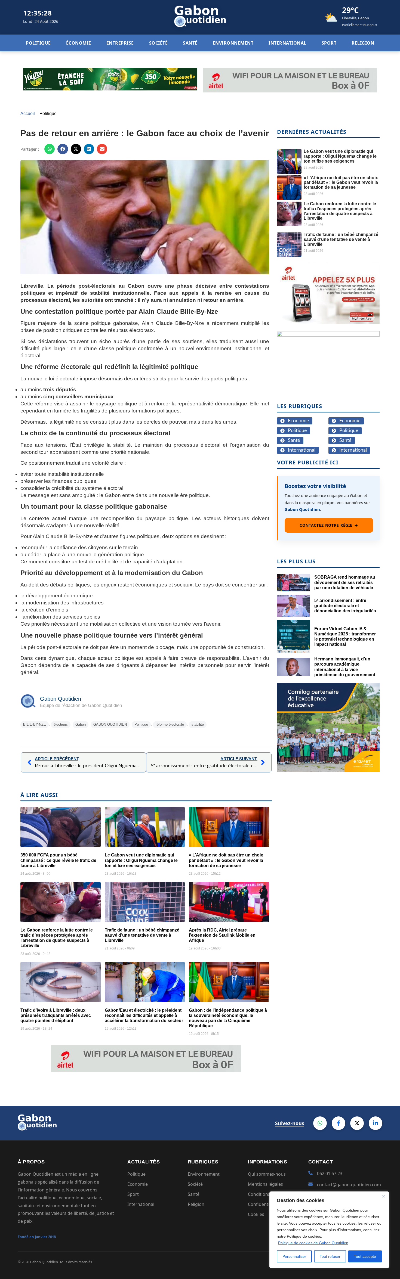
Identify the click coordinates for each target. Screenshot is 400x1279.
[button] (49, 149)
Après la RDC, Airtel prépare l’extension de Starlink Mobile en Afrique (222, 935)
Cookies (256, 1214)
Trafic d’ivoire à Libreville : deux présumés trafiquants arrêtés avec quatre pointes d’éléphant (55, 1015)
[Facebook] (338, 1123)
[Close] (383, 1196)
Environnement (204, 1174)
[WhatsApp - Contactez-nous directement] (320, 1123)
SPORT (329, 43)
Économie (137, 1184)
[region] (329, 1229)
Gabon (80, 724)
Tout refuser (330, 1256)
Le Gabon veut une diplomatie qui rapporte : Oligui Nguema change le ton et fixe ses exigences (141, 860)
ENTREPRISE (120, 43)
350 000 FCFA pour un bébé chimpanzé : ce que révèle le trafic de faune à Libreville (58, 860)
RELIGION (363, 43)
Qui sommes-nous (267, 1174)
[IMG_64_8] (328, 335)
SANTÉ (190, 43)
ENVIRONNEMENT (233, 43)
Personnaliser (294, 1256)
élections (61, 724)
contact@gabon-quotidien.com (349, 1185)
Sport (133, 1194)
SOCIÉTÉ (158, 43)
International (140, 1204)
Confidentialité (263, 1204)
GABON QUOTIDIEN (110, 724)
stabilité (198, 724)
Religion (196, 1204)
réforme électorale (170, 724)
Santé (193, 1194)
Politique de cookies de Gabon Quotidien (313, 1243)
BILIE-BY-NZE (34, 724)
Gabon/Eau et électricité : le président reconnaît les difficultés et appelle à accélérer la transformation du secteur (144, 1015)
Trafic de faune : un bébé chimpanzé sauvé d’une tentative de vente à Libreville (142, 935)
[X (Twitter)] (357, 1123)
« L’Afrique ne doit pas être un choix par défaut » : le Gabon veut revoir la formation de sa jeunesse (226, 860)
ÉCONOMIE (78, 43)
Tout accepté (365, 1256)
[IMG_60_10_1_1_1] (328, 322)
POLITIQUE (38, 43)
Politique (48, 113)
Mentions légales (265, 1184)
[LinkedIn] (375, 1123)
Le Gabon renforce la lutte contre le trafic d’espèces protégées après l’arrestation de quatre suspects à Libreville (340, 211)
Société (195, 1184)
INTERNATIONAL (287, 43)
